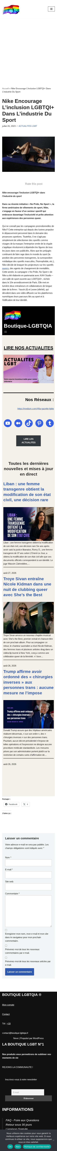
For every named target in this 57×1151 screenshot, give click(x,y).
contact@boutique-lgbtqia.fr (15, 1033)
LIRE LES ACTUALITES (29, 441)
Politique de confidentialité (37, 1146)
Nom (8, 857)
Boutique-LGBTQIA (28, 326)
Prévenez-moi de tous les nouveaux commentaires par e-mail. (22, 951)
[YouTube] (8, 423)
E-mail (9, 869)
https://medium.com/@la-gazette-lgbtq (35, 408)
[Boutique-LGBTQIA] (11, 9)
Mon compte (8, 1005)
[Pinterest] (39, 423)
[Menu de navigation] (51, 8)
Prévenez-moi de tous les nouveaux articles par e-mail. (28, 963)
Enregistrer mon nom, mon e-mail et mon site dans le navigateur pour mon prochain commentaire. (26, 937)
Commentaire (12, 893)
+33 (9, 1023)
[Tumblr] (50, 423)
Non (18, 1146)
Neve (15, 1038)
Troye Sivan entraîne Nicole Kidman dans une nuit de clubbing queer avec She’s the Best (27, 587)
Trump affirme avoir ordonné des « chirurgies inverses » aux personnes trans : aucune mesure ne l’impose (28, 682)
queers (5, 268)
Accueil (5, 88)
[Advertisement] (28, 48)
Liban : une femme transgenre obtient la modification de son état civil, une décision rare (27, 492)
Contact (6, 1014)
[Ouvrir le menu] (5, 332)
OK (10, 1146)
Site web (9, 881)
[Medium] (18, 423)
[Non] (53, 1140)
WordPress (38, 1038)
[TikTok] (29, 423)
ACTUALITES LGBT (28, 126)
